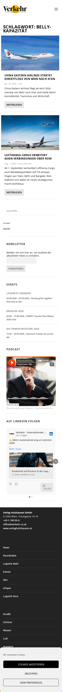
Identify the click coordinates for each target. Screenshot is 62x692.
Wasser (7, 630)
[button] (6, 461)
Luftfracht (26, 163)
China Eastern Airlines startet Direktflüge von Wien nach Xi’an (29, 77)
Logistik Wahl (10, 563)
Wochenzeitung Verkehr (19, 408)
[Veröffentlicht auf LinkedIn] (51, 434)
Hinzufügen (15, 268)
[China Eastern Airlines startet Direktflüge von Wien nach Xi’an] (30, 53)
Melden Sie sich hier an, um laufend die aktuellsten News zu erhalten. (28, 254)
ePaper (7, 588)
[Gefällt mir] (10, 487)
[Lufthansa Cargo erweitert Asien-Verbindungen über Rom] (30, 132)
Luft (20, 83)
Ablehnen (31, 673)
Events (7, 571)
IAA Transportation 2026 (22, 328)
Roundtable (9, 555)
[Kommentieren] (15, 487)
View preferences (31, 682)
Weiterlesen (14, 104)
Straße (7, 614)
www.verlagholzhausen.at (17, 528)
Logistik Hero (10, 596)
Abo (5, 579)
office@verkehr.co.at (14, 524)
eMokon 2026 (15, 311)
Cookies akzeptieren (31, 664)
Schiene (7, 622)
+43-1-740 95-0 (11, 520)
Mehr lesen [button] (15, 449)
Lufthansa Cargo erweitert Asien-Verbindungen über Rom (28, 156)
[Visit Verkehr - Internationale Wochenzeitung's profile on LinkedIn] (11, 433)
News (6, 547)
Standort (8, 646)
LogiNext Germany (18, 293)
